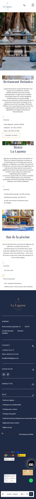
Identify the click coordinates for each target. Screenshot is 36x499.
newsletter (7, 384)
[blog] (33, 395)
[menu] (32, 4)
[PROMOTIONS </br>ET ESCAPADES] (28, 471)
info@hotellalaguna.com (10, 358)
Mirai (31, 434)
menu (33, 6)
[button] (31, 494)
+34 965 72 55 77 (8, 350)
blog (4, 394)
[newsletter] (33, 384)
